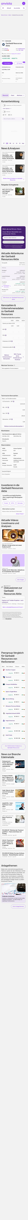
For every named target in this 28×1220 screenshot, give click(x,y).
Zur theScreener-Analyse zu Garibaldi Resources (13, 747)
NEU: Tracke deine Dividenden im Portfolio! (17, 356)
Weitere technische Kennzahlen (13, 426)
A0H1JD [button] (6, 48)
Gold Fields (9, 735)
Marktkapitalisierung (6, 67)
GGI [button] (19, 50)
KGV (3, 72)
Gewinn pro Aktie (19, 72)
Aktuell (9, 8)
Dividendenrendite (20, 67)
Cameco (8, 728)
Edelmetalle (8, 41)
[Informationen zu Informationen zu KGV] (5, 329)
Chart (12, 95)
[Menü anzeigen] (3, 8)
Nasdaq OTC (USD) (15, 53)
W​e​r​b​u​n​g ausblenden (19, 26)
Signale (20, 63)
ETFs (12, 503)
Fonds (6, 503)
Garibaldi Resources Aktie (17, 15)
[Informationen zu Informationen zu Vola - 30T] (8, 413)
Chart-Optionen (6, 108)
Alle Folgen (20, 579)
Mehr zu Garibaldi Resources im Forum (12, 607)
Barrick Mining (10, 699)
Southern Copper (10, 670)
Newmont (8, 677)
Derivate (20, 503)
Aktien (9, 15)
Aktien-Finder (19, 514)
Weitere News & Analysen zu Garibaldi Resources (12, 179)
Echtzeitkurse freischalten (6, 286)
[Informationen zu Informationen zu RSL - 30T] (8, 407)
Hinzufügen (7, 63)
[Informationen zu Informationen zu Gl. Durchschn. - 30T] (13, 401)
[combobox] (13, 118)
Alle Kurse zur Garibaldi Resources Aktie (13, 298)
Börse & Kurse (4, 15)
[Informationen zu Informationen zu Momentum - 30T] (12, 419)
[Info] (4, 115)
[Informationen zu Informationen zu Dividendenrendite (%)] (14, 347)
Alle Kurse (20, 95)
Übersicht (5, 95)
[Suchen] (22, 118)
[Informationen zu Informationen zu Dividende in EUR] (12, 341)
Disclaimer (9, 619)
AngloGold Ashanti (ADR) (13, 713)
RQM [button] (22, 50)
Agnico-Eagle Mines (11, 691)
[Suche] (23, 8)
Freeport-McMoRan (11, 684)
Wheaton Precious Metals (13, 706)
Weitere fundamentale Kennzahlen (7, 357)
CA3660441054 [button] (21, 48)
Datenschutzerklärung (17, 246)
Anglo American (10, 720)
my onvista (17, 8)
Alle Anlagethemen (18, 906)
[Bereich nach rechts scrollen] (24, 95)
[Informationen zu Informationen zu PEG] (5, 335)
